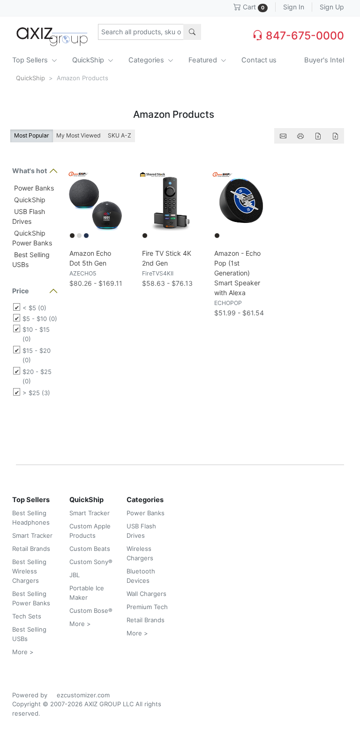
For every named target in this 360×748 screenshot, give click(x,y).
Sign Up (332, 7)
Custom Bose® (90, 610)
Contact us (259, 60)
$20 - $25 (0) (37, 376)
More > (23, 652)
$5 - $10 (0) (39, 318)
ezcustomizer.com (83, 695)
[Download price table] (318, 136)
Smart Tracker (32, 535)
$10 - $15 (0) (36, 334)
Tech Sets (26, 616)
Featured (203, 60)
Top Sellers (31, 60)
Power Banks (33, 188)
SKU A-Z (119, 135)
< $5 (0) (34, 308)
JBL (74, 575)
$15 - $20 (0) (36, 355)
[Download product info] (335, 136)
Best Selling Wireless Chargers (29, 571)
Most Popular (31, 135)
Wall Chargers (146, 593)
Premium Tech (147, 607)
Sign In (293, 7)
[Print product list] (300, 136)
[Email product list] (283, 136)
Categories (147, 60)
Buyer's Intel (324, 60)
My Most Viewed (78, 135)
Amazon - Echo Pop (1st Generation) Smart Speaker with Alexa (237, 273)
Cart (252, 7)
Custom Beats (89, 548)
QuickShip (89, 60)
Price (20, 291)
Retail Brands (31, 548)
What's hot (29, 171)
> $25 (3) (36, 393)
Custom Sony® (90, 561)
